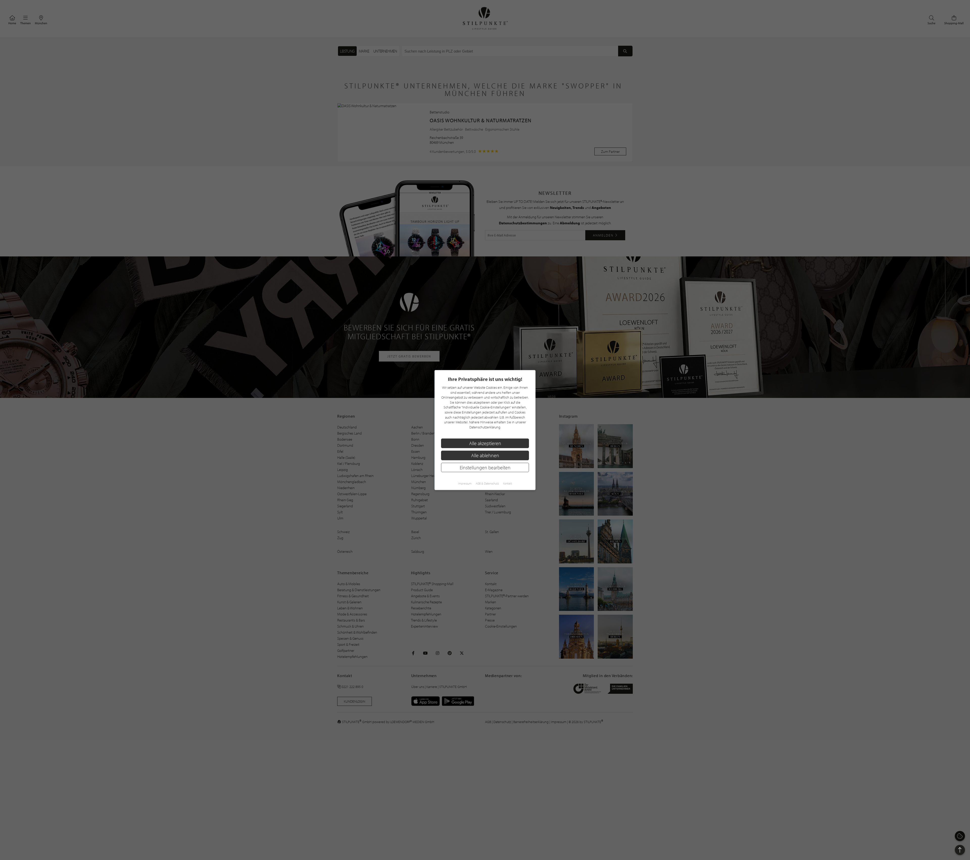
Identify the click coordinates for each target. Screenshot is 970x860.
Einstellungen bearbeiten (485, 467)
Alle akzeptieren (485, 443)
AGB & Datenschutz (487, 483)
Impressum (465, 483)
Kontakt (507, 483)
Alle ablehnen (485, 455)
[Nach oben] (960, 850)
